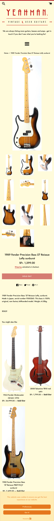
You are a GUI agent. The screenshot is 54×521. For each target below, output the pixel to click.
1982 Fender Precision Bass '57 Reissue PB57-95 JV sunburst (13, 485)
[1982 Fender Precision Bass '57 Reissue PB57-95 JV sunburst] (13, 442)
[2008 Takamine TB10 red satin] (40, 355)
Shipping (18, 267)
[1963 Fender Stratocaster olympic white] (13, 358)
